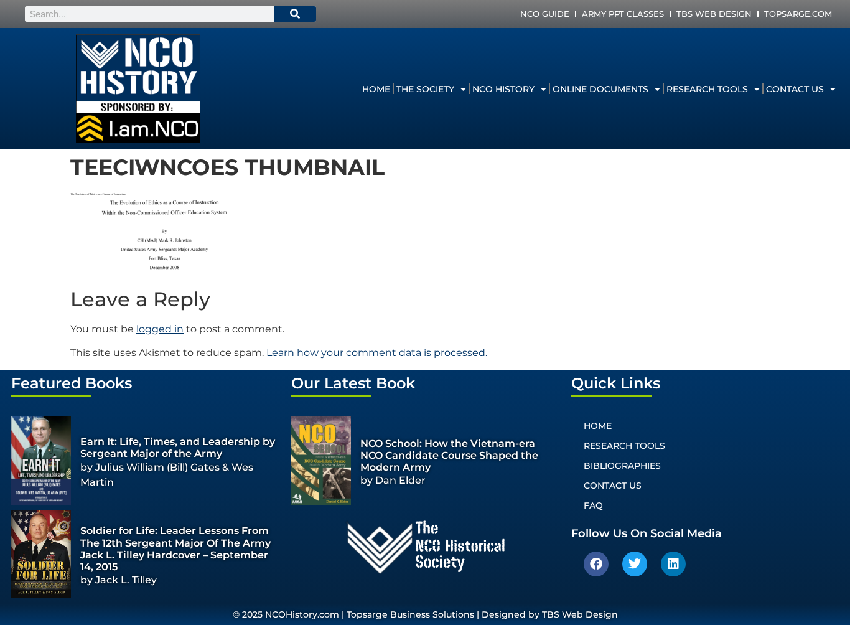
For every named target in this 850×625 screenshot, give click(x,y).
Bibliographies (622, 465)
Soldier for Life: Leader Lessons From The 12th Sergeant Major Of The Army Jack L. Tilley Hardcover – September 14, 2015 (175, 549)
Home (376, 89)
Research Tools (707, 89)
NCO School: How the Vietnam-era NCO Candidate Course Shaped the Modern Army (449, 455)
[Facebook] (596, 564)
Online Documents (600, 89)
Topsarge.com (798, 14)
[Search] (295, 14)
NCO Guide (544, 14)
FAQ (593, 505)
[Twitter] (634, 564)
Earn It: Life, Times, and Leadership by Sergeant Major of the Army (177, 447)
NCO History (503, 89)
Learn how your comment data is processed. (376, 353)
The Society (425, 89)
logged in (160, 329)
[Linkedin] (673, 564)
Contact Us (795, 89)
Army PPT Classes (623, 14)
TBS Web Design (714, 14)
